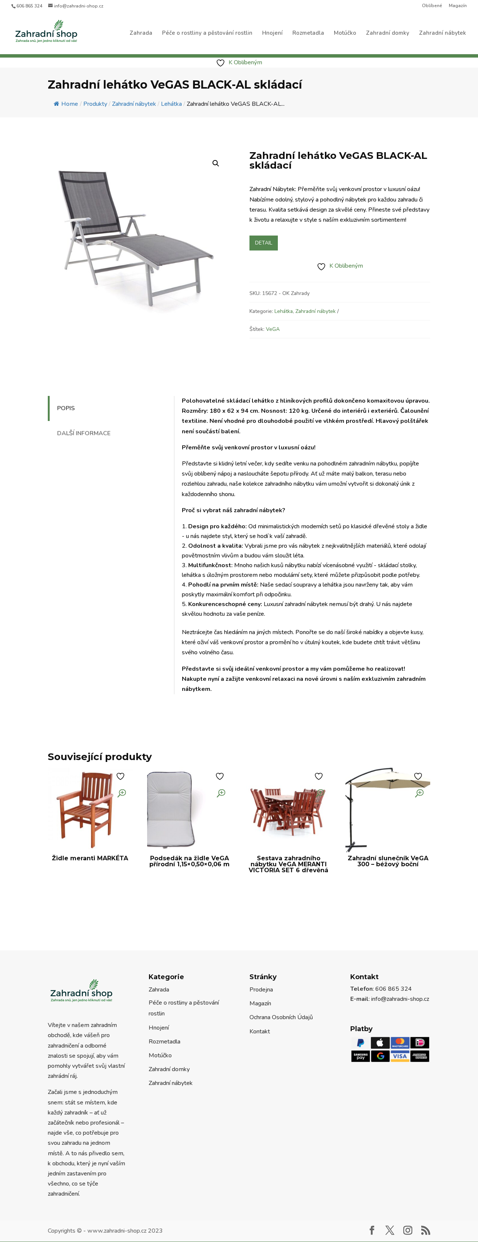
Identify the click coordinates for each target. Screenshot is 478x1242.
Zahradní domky (387, 33)
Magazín (458, 6)
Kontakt (259, 1031)
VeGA (273, 329)
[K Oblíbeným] (121, 776)
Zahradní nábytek (442, 33)
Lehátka (283, 311)
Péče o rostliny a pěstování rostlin (207, 33)
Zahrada (141, 33)
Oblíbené (432, 6)
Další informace (84, 433)
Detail (263, 242)
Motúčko (345, 33)
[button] (216, 163)
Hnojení (272, 33)
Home (69, 104)
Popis (66, 408)
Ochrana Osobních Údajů (281, 1017)
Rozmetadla (308, 33)
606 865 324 (29, 6)
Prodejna (261, 990)
